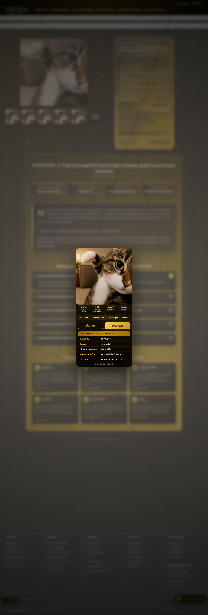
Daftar (117, 325)
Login (90, 325)
